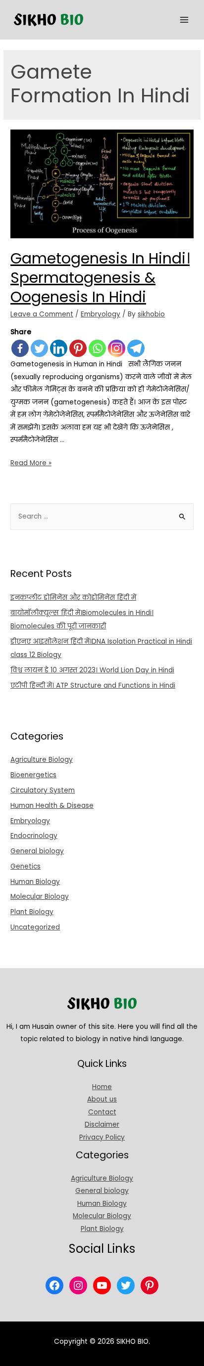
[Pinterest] (78, 348)
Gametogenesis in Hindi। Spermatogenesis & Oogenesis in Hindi (100, 278)
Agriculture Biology (41, 759)
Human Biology (35, 881)
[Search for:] (102, 516)
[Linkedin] (58, 348)
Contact (102, 1112)
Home (102, 1087)
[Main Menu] (184, 20)
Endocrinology (33, 835)
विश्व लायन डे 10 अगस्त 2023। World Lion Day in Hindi (92, 670)
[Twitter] (39, 348)
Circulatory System (42, 790)
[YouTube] (102, 1285)
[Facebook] (20, 348)
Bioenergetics (33, 775)
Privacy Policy (102, 1137)
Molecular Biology (39, 896)
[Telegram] (136, 348)
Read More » (30, 463)
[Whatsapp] (97, 348)
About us (102, 1099)
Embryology (100, 314)
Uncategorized (35, 927)
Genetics (25, 866)
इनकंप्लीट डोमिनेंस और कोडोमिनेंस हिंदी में (73, 597)
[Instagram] (116, 348)
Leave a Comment (41, 314)
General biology (37, 851)
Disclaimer (102, 1124)
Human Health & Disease (52, 805)
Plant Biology (31, 912)
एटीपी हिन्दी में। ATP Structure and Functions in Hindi (92, 685)
